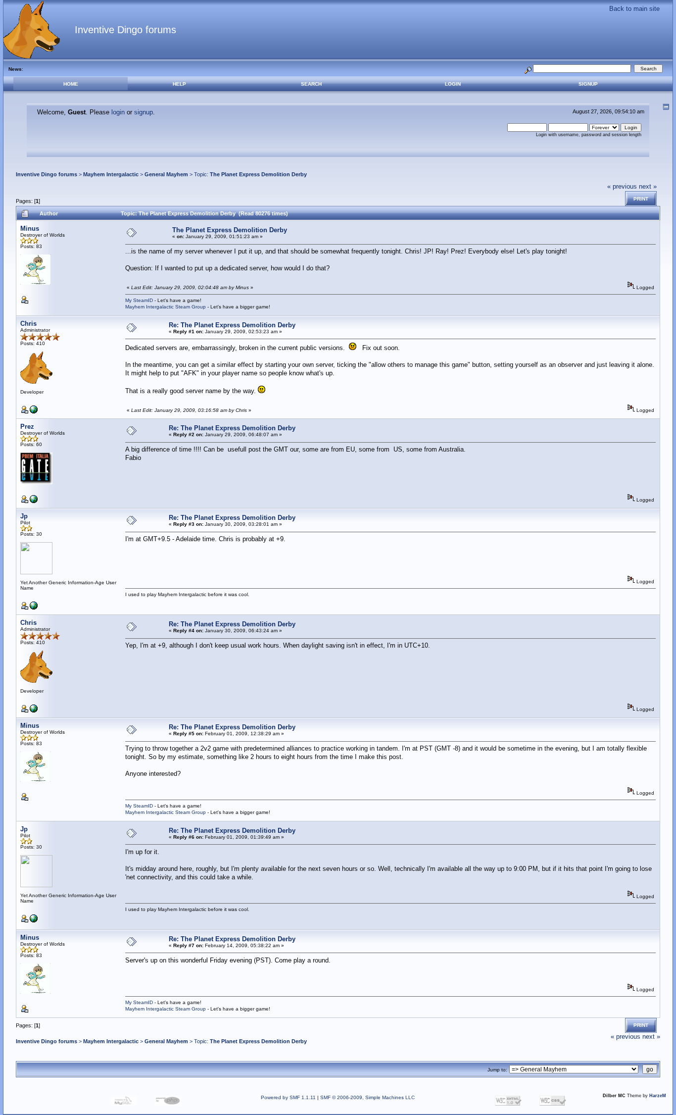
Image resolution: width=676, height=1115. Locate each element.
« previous (622, 186)
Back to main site (634, 8)
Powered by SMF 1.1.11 (288, 1097)
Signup (588, 84)
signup (143, 112)
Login (453, 84)
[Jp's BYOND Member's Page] (34, 607)
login (118, 112)
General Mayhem (166, 174)
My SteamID (139, 300)
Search (311, 84)
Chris (28, 323)
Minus (29, 228)
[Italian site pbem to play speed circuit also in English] (34, 501)
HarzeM (657, 1095)
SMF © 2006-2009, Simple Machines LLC (367, 1097)
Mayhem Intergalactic (111, 174)
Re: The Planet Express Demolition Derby (232, 325)
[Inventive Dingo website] (34, 411)
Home (70, 84)
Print (640, 199)
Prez (27, 426)
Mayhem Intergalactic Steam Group (165, 306)
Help (179, 84)
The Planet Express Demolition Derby (258, 174)
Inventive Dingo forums (46, 174)
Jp (24, 516)
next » (648, 186)
